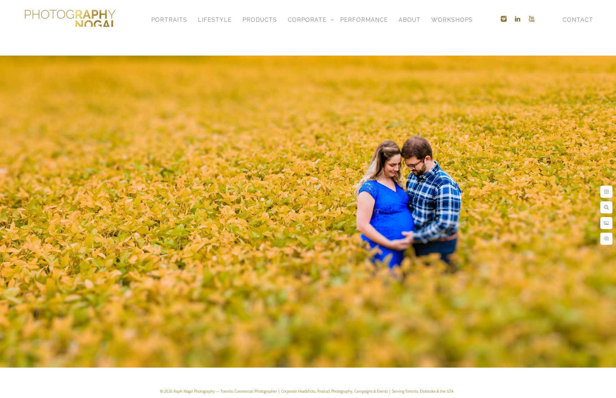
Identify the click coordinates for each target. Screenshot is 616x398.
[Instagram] (504, 19)
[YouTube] (531, 19)
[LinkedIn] (518, 19)
